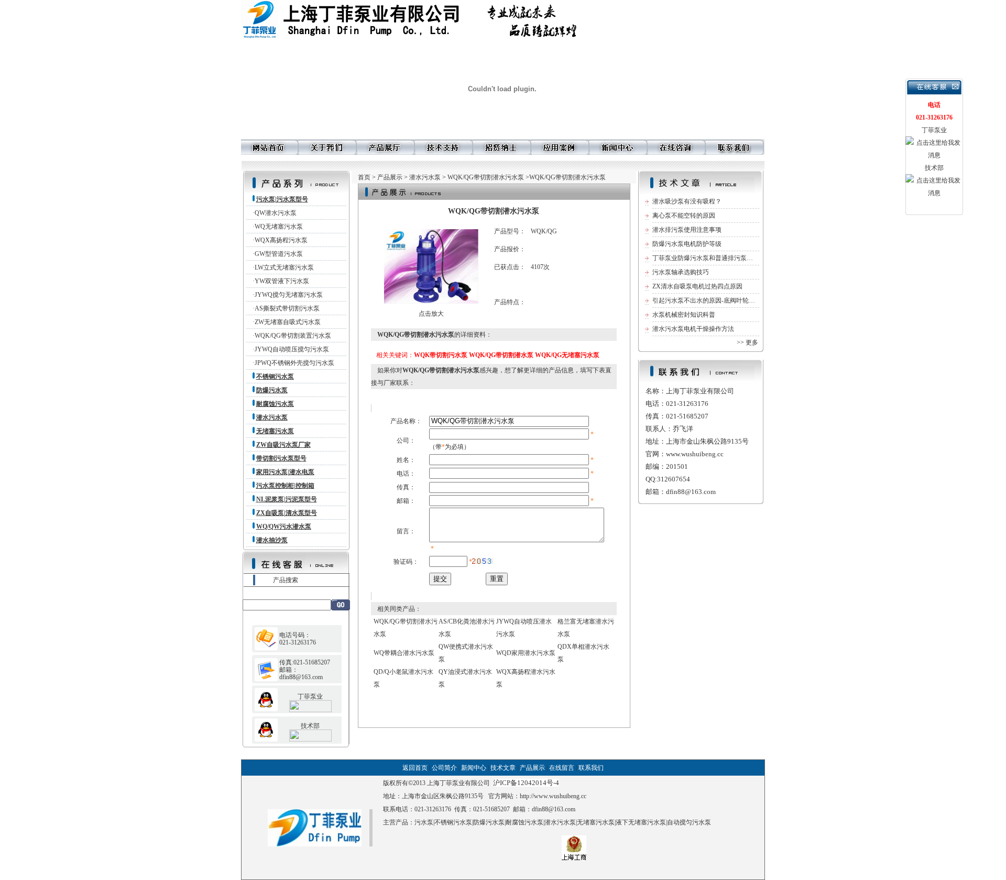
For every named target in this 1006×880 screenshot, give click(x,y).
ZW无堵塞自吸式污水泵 (288, 322)
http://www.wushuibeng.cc (553, 796)
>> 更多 (747, 342)
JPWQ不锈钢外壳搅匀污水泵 (294, 363)
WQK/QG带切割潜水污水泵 (485, 177)
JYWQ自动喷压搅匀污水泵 (292, 349)
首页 (364, 177)
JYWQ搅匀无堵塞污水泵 (289, 294)
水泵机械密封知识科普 (683, 314)
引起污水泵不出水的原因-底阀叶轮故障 (706, 300)
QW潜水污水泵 (276, 213)
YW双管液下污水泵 (282, 281)
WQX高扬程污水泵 (281, 240)
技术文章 (503, 767)
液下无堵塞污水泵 (641, 822)
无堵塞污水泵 (596, 822)
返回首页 (415, 767)
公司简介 (444, 767)
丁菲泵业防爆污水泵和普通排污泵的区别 (709, 258)
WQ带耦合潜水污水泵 (404, 653)
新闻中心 (473, 767)
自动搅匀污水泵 (689, 822)
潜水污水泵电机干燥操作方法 (693, 328)
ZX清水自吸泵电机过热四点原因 (697, 286)
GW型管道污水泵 (279, 253)
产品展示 (389, 177)
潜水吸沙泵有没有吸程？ (686, 201)
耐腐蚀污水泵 (524, 822)
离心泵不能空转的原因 (683, 215)
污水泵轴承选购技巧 (680, 272)
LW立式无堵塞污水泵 (284, 267)
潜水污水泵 (425, 177)
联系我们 (591, 767)
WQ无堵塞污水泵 (279, 226)
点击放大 (431, 313)
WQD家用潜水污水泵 (525, 653)
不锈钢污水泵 (453, 822)
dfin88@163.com (553, 809)
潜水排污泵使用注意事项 (686, 229)
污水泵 (423, 822)
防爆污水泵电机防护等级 (686, 244)
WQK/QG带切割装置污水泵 (293, 335)
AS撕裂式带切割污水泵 (287, 308)
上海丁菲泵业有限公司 (458, 783)
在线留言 (561, 767)
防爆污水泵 (489, 822)
